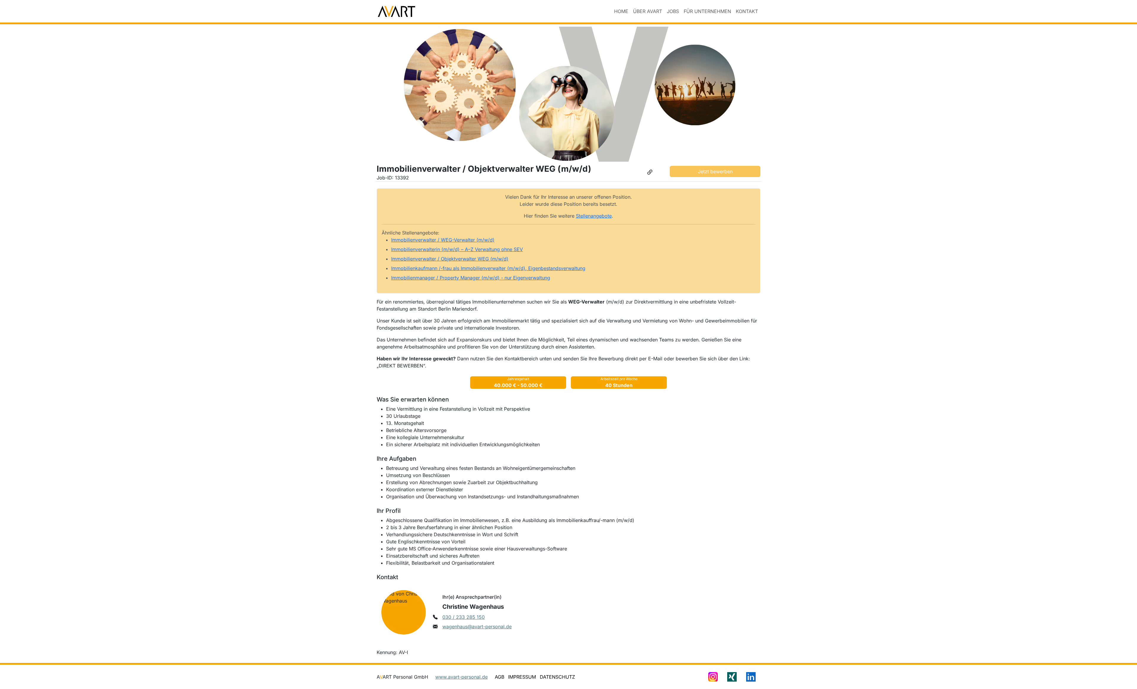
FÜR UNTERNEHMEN (707, 11)
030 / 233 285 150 (463, 617)
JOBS (673, 11)
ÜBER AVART (647, 11)
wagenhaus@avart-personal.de (477, 626)
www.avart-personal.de (461, 677)
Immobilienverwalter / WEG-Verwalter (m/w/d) (442, 240)
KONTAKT (747, 11)
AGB (499, 677)
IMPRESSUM (522, 677)
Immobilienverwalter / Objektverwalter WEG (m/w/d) (449, 259)
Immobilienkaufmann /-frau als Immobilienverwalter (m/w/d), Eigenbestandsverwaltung (488, 268)
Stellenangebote (594, 216)
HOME (621, 11)
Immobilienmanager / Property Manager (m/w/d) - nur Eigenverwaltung (470, 278)
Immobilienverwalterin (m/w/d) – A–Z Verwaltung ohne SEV (457, 249)
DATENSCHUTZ (557, 677)
